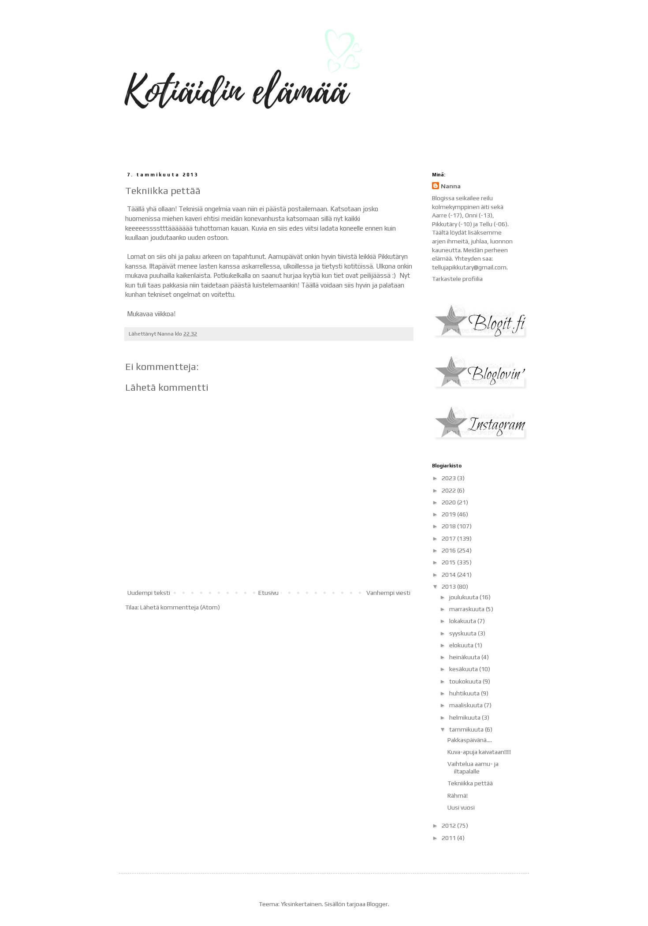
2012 (449, 825)
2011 (449, 837)
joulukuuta (464, 597)
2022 (449, 490)
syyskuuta (463, 633)
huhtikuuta (465, 693)
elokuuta (462, 645)
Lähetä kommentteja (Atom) (180, 607)
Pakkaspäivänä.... (469, 739)
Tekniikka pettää (470, 783)
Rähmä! (457, 795)
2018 (449, 526)
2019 (449, 514)
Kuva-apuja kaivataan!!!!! (479, 751)
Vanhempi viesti (388, 592)
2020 (449, 502)
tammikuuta (467, 729)
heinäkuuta (465, 657)
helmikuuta (465, 717)
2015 (449, 562)
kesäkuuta (464, 668)
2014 (449, 574)
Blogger (377, 903)
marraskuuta (467, 608)
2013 (449, 586)
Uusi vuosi (461, 807)
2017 (449, 538)
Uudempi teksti (148, 592)
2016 (449, 550)
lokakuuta (463, 620)
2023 (449, 478)
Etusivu (268, 592)
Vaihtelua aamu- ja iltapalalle (473, 767)
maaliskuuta (466, 705)
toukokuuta (466, 681)
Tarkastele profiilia (457, 278)
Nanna (451, 186)
